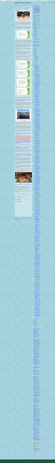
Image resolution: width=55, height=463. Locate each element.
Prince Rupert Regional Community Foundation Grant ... (37, 180)
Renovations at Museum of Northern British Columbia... (37, 217)
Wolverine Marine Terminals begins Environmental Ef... (37, 241)
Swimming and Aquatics (36, 423)
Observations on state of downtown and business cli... (37, 304)
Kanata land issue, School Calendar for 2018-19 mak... (37, 284)
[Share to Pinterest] (24, 196)
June (35, 62)
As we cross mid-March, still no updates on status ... (37, 204)
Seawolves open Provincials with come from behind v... (37, 192)
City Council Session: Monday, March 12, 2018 (37, 258)
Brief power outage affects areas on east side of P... (37, 157)
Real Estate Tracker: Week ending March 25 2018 (37, 126)
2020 (34, 53)
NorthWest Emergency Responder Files (36, 330)
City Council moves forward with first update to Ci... (37, 82)
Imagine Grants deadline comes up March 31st (37, 188)
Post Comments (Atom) (19, 219)
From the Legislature (36, 373)
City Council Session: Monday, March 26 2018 (37, 124)
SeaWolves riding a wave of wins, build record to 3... (37, 182)
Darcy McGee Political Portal (37, 374)
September (36, 59)
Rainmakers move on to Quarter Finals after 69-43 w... (38, 298)
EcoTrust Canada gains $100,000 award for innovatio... (37, 142)
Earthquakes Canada (36, 355)
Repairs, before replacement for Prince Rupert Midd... (37, 100)
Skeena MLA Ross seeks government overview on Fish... (37, 202)
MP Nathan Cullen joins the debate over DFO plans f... (37, 197)
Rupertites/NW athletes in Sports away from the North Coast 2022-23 (37, 440)
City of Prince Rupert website (37, 342)
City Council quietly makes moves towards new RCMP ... (37, 276)
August (35, 60)
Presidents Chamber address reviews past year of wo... (37, 67)
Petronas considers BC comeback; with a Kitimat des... (37, 316)
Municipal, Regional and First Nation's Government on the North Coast (37, 388)
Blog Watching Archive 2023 (36, 42)
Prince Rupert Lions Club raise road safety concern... (37, 171)
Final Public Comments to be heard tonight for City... (37, 119)
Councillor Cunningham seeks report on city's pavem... (37, 94)
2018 (34, 55)
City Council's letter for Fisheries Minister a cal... (37, 218)
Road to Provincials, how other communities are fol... (37, 310)
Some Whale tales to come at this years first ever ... (37, 178)
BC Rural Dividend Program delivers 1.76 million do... (38, 84)
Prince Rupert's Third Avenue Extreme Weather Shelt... (37, 155)
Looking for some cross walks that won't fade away (37, 227)
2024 (34, 49)
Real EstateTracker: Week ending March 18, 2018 (37, 194)
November (36, 57)
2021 (34, 52)
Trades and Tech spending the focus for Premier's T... (37, 92)
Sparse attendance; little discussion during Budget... (37, 229)
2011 (34, 326)
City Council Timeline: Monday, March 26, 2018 (37, 98)
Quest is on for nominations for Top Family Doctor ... (37, 150)
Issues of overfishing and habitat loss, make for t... (37, 314)
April (35, 64)
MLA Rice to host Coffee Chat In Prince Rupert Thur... (37, 163)
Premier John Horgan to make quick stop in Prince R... (37, 112)
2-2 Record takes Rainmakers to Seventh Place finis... (37, 253)
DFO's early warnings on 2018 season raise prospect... (37, 249)
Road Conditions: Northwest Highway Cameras (36, 341)
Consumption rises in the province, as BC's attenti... (37, 107)
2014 (34, 323)
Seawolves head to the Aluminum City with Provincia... (37, 199)
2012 (34, 325)
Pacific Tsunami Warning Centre (37, 357)
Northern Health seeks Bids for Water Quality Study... (37, 177)
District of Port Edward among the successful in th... (37, 260)
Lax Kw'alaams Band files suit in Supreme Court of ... (37, 144)
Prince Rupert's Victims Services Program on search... (37, 288)
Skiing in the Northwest (36, 428)
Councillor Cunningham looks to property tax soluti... (37, 206)
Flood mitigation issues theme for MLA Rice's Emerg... (37, 220)
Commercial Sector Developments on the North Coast (36, 379)
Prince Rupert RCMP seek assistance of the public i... (37, 129)
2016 (34, 321)
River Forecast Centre (36, 358)
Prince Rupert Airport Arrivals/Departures (36, 359)
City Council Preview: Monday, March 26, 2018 (37, 123)
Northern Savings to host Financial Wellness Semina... (37, 136)
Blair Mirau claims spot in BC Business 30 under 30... (37, 190)
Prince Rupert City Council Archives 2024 (36, 336)
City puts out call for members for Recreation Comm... (37, 71)
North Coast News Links (36, 329)
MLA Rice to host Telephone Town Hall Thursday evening (38, 301)
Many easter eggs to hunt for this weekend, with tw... (37, 79)
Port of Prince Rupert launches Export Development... (37, 175)
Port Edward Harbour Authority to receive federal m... (37, 247)
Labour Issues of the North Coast (37, 386)
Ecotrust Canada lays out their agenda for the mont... (37, 90)
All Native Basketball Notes (36, 429)
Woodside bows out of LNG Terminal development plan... (37, 312)
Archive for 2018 (35, 34)
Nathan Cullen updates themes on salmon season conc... (37, 88)
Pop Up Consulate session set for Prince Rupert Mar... (37, 280)
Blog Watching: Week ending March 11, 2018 (37, 263)
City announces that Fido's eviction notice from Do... (37, 302)
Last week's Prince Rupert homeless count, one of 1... (37, 105)
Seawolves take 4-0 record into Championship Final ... (37, 173)
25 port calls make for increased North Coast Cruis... (37, 239)
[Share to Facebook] (23, 196)
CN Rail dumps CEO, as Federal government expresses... (37, 306)
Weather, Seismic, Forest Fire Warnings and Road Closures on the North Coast (37, 396)
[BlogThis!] (22, 196)
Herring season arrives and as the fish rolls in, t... (37, 108)
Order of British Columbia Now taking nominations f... (37, 271)
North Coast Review (22, 3)
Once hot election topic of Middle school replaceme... (37, 296)
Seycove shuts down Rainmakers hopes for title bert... (37, 286)
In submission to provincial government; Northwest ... (37, 210)
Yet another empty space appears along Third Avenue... (37, 117)
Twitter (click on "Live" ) (36, 46)
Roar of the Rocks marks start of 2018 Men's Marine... (37, 273)
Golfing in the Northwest (36, 438)
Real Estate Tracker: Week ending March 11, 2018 (37, 262)
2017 (34, 320)
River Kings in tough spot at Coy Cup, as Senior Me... (37, 75)
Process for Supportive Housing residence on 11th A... (37, 121)
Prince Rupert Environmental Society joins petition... (37, 86)
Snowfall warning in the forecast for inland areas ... (37, 77)
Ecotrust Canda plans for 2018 (20, 197)
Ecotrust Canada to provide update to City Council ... (37, 115)
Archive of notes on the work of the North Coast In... (37, 222)
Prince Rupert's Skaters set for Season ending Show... (37, 269)
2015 (34, 322)
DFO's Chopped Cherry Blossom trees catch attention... (37, 134)
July (35, 61)
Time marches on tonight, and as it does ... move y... (37, 265)
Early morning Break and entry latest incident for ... (37, 161)
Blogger (31, 461)
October (36, 58)
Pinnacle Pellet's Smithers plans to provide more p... (37, 245)
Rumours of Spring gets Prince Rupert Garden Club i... (37, 290)
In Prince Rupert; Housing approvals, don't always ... (37, 235)
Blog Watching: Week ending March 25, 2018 (37, 127)
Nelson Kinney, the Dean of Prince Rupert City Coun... (37, 131)
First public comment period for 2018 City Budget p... (37, 255)
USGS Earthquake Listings (36, 356)
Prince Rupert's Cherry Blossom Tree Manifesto (37, 110)
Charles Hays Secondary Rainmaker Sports (36, 408)
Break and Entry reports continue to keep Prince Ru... (37, 184)
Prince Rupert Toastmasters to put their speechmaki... (38, 114)
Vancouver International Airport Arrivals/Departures (37, 362)
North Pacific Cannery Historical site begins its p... (37, 243)
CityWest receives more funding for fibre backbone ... (38, 232)
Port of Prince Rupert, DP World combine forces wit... (37, 208)
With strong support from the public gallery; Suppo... (37, 97)
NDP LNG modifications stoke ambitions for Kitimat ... (37, 138)
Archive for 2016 (35, 36)
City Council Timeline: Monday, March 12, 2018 (37, 230)
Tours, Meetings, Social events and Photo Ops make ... (37, 102)
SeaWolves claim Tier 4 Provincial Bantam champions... (37, 159)
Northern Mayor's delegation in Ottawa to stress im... (37, 165)
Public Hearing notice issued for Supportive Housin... (37, 186)
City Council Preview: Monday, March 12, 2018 (37, 256)
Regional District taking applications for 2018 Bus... (37, 251)
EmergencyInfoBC (35, 352)
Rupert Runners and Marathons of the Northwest (37, 437)
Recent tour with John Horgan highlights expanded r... (37, 69)
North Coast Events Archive (36, 39)
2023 (34, 50)
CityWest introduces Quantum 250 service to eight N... (37, 293)
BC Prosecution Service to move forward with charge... (37, 148)
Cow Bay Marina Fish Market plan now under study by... (37, 225)
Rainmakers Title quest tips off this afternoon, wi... (37, 308)
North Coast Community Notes (37, 389)
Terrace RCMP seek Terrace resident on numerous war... (37, 73)
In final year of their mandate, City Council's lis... (37, 282)
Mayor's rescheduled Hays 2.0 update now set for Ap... (37, 169)
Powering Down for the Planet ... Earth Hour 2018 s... (38, 153)
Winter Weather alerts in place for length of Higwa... (37, 146)
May (35, 63)
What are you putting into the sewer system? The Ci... (37, 214)
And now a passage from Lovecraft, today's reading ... (38, 278)
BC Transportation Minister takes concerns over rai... (37, 81)
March (35, 65)
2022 (34, 51)
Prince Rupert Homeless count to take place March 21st (37, 212)
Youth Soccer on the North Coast (37, 422)
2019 (34, 54)
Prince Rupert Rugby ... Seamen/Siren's (36, 434)
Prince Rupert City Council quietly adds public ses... (37, 139)
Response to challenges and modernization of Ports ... (37, 237)
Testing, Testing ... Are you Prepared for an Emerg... (37, 167)
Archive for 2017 (35, 35)
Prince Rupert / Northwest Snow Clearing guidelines (37, 25)
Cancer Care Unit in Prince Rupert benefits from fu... (37, 151)
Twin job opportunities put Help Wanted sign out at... (37, 294)
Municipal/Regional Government (37, 367)
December (36, 56)
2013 (34, 324)
